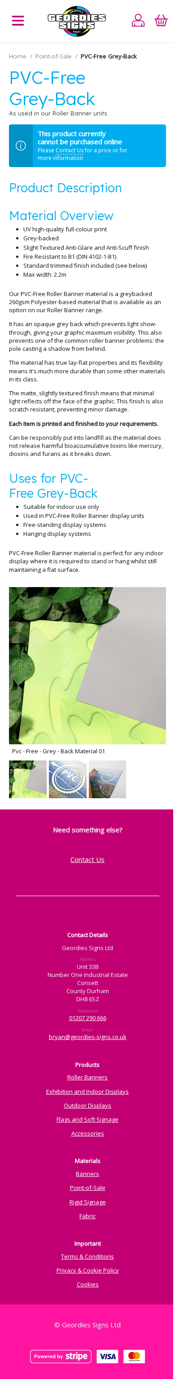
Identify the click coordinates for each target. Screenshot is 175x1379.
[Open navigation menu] (17, 21)
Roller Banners (87, 1077)
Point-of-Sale (53, 56)
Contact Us (69, 150)
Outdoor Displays (87, 1105)
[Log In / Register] (138, 21)
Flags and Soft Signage (87, 1119)
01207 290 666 (87, 1018)
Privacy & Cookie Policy (88, 1270)
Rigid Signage (88, 1202)
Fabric (87, 1216)
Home (17, 56)
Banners (87, 1174)
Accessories (87, 1133)
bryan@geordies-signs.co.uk (88, 1037)
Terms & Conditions (87, 1256)
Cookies (88, 1284)
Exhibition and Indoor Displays (87, 1091)
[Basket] (161, 21)
